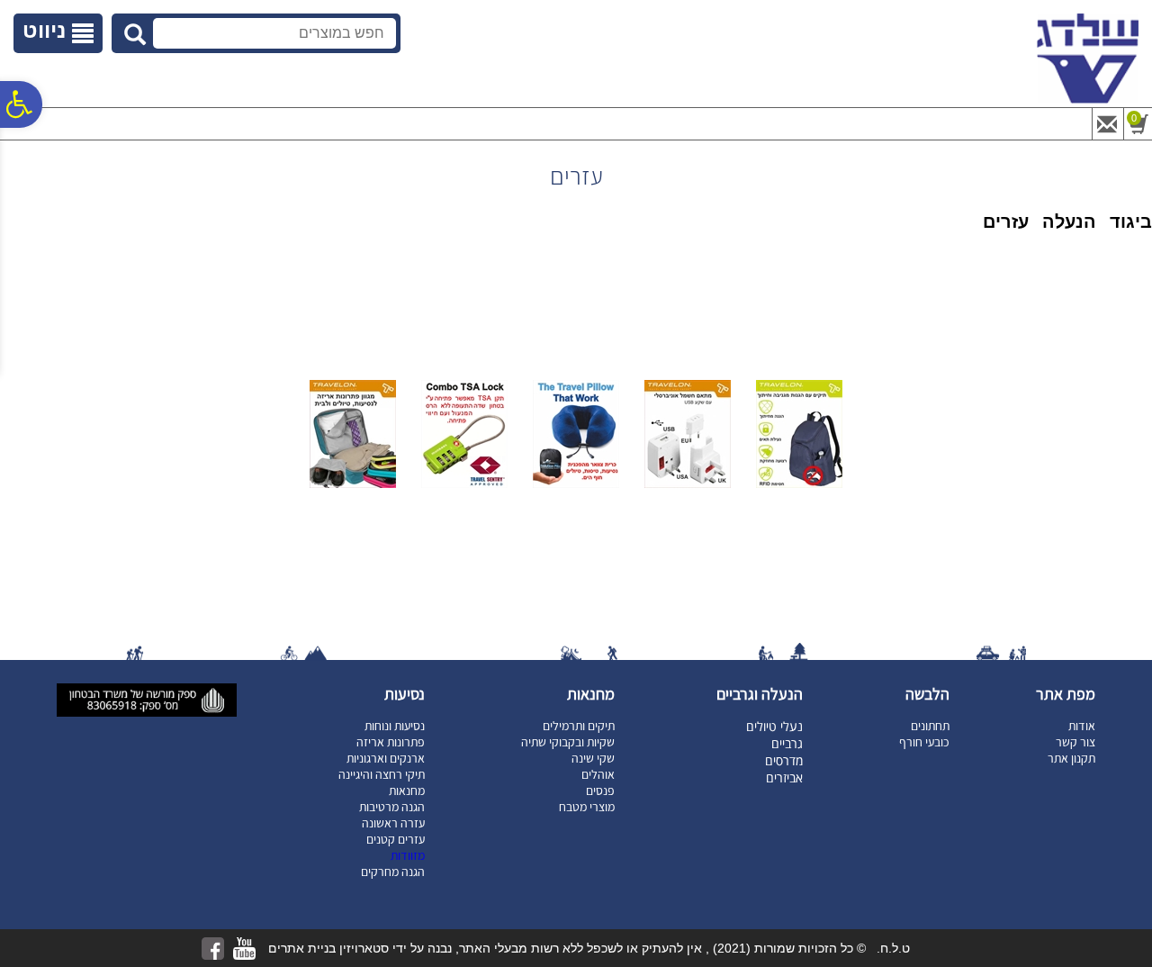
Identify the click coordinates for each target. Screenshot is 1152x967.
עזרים (1006, 221)
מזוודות (408, 855)
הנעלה (1069, 221)
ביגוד (1131, 221)
